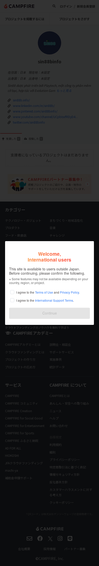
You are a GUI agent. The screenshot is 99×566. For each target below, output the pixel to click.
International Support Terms (54, 300)
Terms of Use (44, 292)
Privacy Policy (69, 292)
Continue (49, 313)
